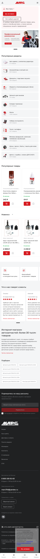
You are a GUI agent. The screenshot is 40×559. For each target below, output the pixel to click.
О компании (5, 455)
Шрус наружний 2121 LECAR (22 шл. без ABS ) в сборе (11, 242)
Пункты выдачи (6, 442)
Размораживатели (29, 188)
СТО (2, 463)
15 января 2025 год (8, 297)
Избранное (25, 557)
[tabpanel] (20, 38)
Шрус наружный (8, 238)
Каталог (3, 557)
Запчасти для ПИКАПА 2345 (27, 365)
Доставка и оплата (7, 438)
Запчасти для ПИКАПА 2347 (11, 373)
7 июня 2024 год (32, 297)
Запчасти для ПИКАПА (9, 365)
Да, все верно (9, 14)
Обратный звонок (9, 501)
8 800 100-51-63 (8, 479)
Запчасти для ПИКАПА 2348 (11, 377)
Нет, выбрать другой (12, 19)
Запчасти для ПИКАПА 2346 (11, 369)
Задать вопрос (7, 506)
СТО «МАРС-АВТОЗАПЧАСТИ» (13, 527)
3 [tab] (22, 322)
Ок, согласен (25, 549)
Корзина (36, 557)
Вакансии (4, 459)
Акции (3, 429)
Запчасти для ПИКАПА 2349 (11, 381)
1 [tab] (18, 322)
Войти (13, 557)
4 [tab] (23, 322)
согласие (9, 413)
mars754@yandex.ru (9, 490)
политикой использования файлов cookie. (25, 543)
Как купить (5, 433)
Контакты (4, 450)
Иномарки (4, 446)
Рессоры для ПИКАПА (29, 381)
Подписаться (20, 410)
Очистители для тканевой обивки (10, 189)
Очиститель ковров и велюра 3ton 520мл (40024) (10, 192)
